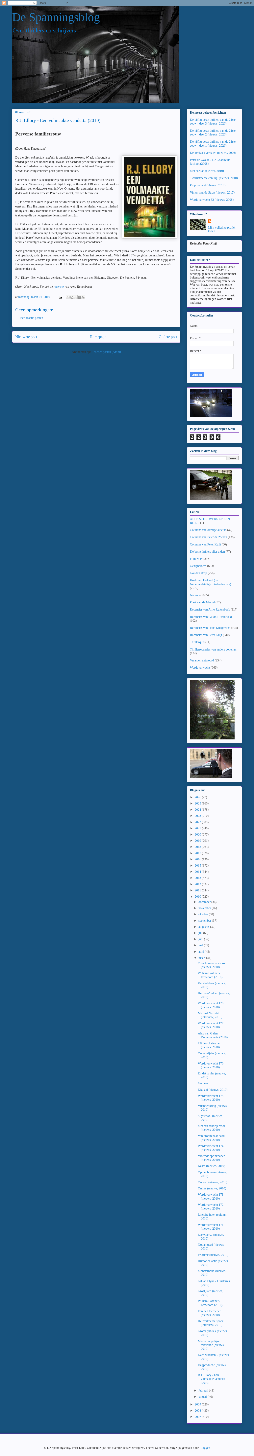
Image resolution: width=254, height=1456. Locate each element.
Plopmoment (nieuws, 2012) (207, 185)
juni (201, 939)
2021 (198, 828)
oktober (203, 914)
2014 (198, 871)
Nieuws (195, 595)
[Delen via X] (76, 297)
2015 (198, 865)
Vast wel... (204, 1083)
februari (203, 1390)
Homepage (98, 337)
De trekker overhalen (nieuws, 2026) (213, 152)
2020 (198, 834)
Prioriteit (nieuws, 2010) (213, 1254)
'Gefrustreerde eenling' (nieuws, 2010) (214, 178)
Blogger (204, 1447)
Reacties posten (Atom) (106, 352)
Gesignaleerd (198, 566)
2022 (198, 822)
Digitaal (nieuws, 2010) (212, 1089)
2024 (198, 809)
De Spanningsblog (56, 17)
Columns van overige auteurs (208, 530)
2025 (198, 803)
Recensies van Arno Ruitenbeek (210, 609)
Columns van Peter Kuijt (205, 544)
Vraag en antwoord (202, 660)
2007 (198, 1416)
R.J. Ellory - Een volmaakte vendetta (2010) (211, 1378)
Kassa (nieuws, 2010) (211, 1166)
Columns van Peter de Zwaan (208, 537)
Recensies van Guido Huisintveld (211, 616)
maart (202, 957)
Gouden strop (198, 573)
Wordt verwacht (200, 667)
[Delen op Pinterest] (83, 297)
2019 (198, 840)
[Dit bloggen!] (72, 297)
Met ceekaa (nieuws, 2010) (207, 170)
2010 (198, 896)
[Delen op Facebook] (79, 297)
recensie (59, 286)
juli (200, 933)
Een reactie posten (31, 317)
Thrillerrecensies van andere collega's (213, 649)
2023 (198, 815)
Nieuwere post (26, 337)
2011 (198, 890)
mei (201, 945)
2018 (198, 846)
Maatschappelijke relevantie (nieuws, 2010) (211, 1344)
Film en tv (196, 558)
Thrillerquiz (197, 642)
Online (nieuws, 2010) (212, 1188)
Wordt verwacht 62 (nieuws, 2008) (212, 199)
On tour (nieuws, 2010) (212, 1182)
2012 (198, 884)
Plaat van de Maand (202, 602)
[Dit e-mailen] (68, 297)
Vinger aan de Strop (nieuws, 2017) (212, 192)
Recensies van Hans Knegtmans (210, 627)
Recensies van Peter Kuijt (206, 635)
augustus (204, 926)
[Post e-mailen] (60, 297)
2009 (198, 1404)
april (201, 951)
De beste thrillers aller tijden (207, 551)
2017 (198, 853)
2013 (198, 877)
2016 (198, 859)
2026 (198, 797)
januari (203, 1396)
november (205, 908)
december (204, 902)
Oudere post (168, 337)
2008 (198, 1410)
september (205, 920)
